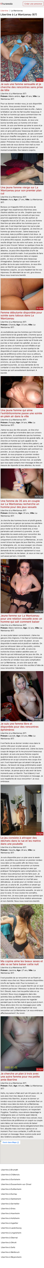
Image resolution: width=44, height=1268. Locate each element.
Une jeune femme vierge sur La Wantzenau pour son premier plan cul (21, 190)
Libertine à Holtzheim (10, 1218)
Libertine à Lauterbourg (11, 1228)
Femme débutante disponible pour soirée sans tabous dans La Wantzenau (21, 315)
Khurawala (6, 3)
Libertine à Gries (8, 1208)
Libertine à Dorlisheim (10, 1179)
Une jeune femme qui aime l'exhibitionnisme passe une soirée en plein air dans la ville (21, 413)
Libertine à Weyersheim (11, 1257)
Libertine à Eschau (9, 1194)
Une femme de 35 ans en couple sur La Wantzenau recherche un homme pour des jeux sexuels (20, 504)
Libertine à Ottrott (8, 1242)
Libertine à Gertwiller (10, 1204)
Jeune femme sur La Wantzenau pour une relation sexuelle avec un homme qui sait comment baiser (21, 618)
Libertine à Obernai (9, 1237)
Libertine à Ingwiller (9, 1223)
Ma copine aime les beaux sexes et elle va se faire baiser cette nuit (22, 963)
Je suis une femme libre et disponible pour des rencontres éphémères (19, 726)
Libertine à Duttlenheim (11, 1189)
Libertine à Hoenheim (10, 1213)
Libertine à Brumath (9, 1170)
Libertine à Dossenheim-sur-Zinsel (16, 1184)
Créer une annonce (33, 4)
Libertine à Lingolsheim (11, 1233)
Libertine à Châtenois (10, 1174)
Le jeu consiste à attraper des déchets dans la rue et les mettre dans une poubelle (21, 840)
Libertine (4, 10)
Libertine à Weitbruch (10, 1252)
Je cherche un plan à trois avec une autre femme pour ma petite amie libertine (20, 1076)
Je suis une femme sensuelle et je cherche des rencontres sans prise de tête (22, 87)
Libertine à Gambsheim (11, 1199)
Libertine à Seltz (8, 1247)
